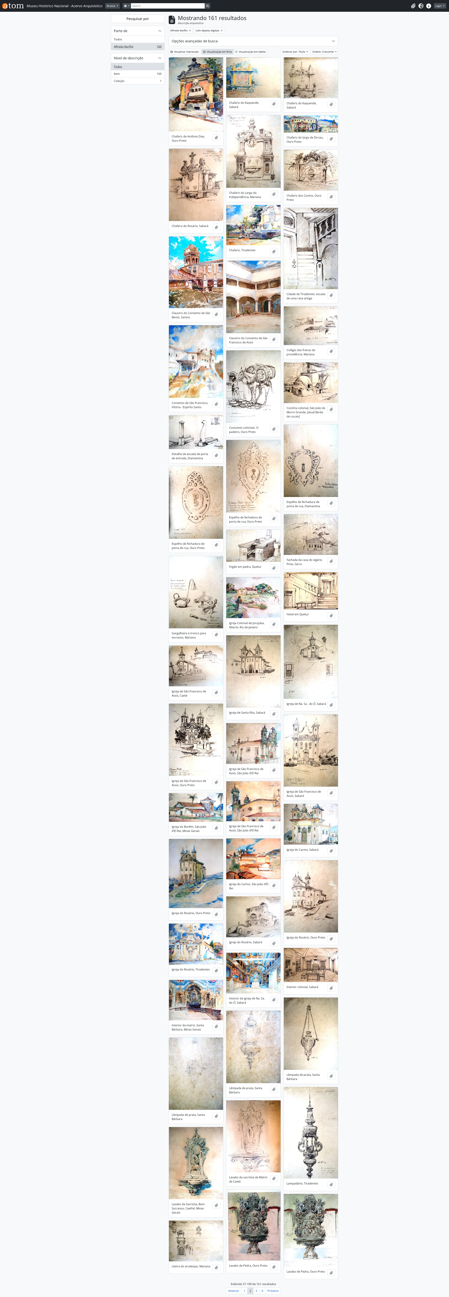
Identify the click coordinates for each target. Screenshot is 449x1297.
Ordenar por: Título (294, 51)
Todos (118, 39)
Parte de (120, 30)
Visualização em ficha (219, 51)
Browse (111, 6)
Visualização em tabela (252, 51)
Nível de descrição (128, 58)
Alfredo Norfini (138, 47)
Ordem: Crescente (323, 51)
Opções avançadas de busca (195, 41)
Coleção (138, 81)
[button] (413, 6)
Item (138, 74)
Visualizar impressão (186, 51)
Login (439, 6)
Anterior (233, 1291)
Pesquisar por (137, 18)
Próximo (273, 1291)
